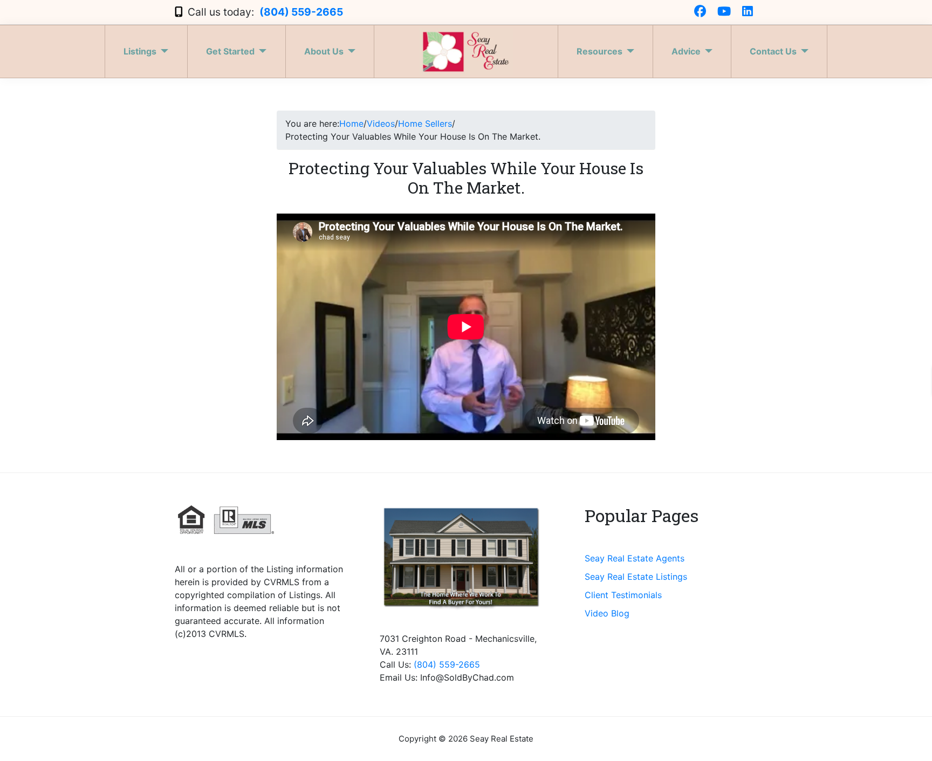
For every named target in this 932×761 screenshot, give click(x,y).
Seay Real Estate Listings (636, 576)
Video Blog (607, 613)
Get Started (230, 51)
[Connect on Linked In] (747, 11)
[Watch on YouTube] (724, 11)
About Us (324, 51)
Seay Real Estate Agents (634, 558)
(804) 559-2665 (301, 11)
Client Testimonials (623, 594)
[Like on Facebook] (700, 11)
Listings (140, 51)
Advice (686, 51)
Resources (599, 51)
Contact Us (773, 51)
